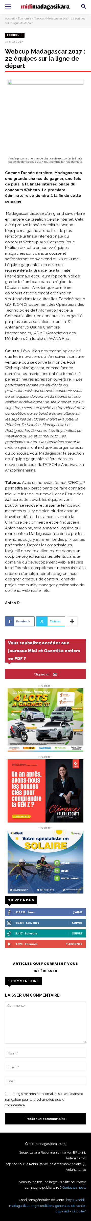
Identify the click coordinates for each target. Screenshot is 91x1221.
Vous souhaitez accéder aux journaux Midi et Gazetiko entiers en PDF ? (44, 651)
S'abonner (74, 944)
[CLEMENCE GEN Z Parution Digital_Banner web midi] (45, 791)
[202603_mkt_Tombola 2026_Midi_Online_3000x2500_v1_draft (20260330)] (45, 720)
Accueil (10, 18)
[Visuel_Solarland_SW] (45, 862)
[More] (72, 621)
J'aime (77, 912)
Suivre (77, 923)
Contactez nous (73, 1187)
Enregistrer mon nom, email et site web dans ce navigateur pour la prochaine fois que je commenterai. (44, 1099)
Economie (24, 18)
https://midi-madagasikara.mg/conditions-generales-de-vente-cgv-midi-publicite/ (47, 1205)
